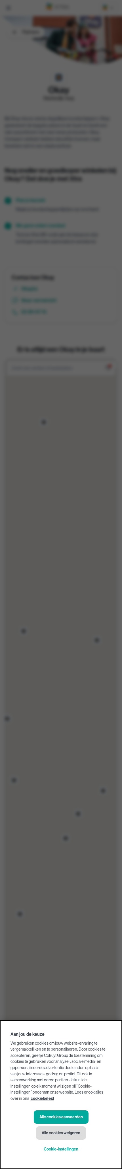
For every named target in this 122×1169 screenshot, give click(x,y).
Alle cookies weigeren (61, 1133)
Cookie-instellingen (61, 1149)
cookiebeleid (42, 1098)
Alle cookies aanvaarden (61, 1117)
